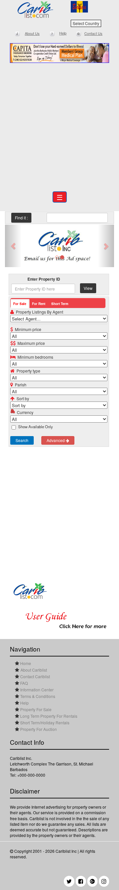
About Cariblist (33, 670)
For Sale (19, 303)
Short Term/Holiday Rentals (44, 722)
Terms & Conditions (37, 696)
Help (24, 703)
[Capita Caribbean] (59, 53)
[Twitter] (69, 881)
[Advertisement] (59, 125)
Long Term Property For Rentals (48, 716)
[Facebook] (81, 881)
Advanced (56, 440)
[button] (13, 246)
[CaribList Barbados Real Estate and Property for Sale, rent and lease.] (35, 9)
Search (22, 440)
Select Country (86, 23)
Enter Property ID (43, 279)
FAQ (23, 683)
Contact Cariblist (34, 676)
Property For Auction (38, 729)
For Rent (38, 303)
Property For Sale (35, 709)
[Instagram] (104, 881)
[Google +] (92, 881)
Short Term (59, 303)
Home (25, 663)
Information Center (36, 689)
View (88, 288)
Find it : (21, 217)
